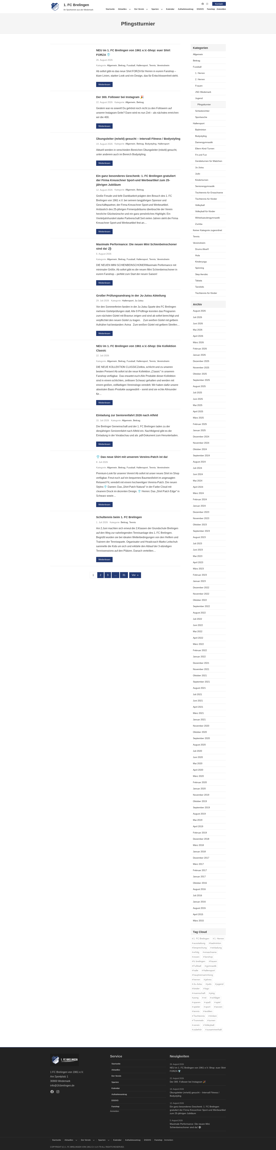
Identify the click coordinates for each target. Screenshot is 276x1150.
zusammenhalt (214, 1029)
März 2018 (198, 845)
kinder (196, 988)
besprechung (200, 948)
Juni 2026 (198, 323)
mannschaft (199, 993)
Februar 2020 (200, 782)
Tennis (152, 65)
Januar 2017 (199, 876)
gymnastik (211, 966)
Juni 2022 (198, 625)
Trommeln (198, 1020)
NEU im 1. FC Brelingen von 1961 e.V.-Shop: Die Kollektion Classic (136, 348)
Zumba (198, 224)
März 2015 (198, 920)
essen (196, 957)
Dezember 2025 (201, 361)
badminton (215, 943)
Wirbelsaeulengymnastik (207, 217)
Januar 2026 (199, 355)
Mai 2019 (197, 820)
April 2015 (198, 914)
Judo (197, 173)
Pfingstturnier (204, 104)
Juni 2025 (198, 399)
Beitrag (121, 65)
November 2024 (201, 443)
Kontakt (219, 4)
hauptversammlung (203, 975)
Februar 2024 (200, 499)
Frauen (199, 85)
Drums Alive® (202, 249)
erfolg (196, 952)
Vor (135, 575)
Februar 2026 (200, 348)
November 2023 (201, 518)
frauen (213, 961)
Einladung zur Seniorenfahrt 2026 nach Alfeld (127, 415)
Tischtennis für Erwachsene (209, 192)
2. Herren (200, 79)
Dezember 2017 (201, 857)
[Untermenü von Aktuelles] (130, 9)
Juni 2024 (198, 474)
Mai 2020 (197, 763)
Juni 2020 (198, 757)
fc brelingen (199, 961)
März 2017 (198, 864)
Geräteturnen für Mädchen (208, 161)
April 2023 (198, 562)
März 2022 (198, 644)
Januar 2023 (199, 581)
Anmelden (221, 9)
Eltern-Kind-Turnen (204, 148)
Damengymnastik (204, 142)
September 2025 (201, 380)
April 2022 (198, 638)
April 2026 (198, 336)
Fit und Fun (201, 154)
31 (124, 575)
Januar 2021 (199, 719)
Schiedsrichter (202, 111)
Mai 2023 (197, 556)
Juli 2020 (197, 751)
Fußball (197, 966)
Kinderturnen (201, 180)
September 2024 (201, 455)
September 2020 (201, 738)
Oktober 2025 (200, 373)
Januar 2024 (199, 506)
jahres (208, 979)
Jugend (199, 98)
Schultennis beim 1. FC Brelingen (119, 517)
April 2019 (198, 826)
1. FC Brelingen (76, 5)
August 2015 (199, 908)
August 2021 (199, 688)
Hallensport (142, 65)
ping (212, 993)
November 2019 (201, 795)
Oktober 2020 (200, 732)
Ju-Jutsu (139, 300)
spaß (208, 1002)
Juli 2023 (197, 543)
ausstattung (199, 943)
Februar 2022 (200, 650)
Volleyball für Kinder (205, 211)
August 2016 (199, 889)
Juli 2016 (197, 895)
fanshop (209, 957)
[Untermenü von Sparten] (162, 9)
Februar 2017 (200, 870)
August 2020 (199, 744)
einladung (217, 948)
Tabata (198, 280)
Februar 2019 (200, 832)
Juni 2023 (198, 549)
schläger (215, 998)
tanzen (218, 1007)
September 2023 (201, 531)
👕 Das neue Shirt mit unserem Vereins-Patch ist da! (132, 457)
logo (207, 988)
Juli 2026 (197, 317)
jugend (220, 984)
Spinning (199, 268)
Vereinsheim (163, 65)
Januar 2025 (199, 430)
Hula (197, 255)
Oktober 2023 (200, 524)
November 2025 (201, 367)
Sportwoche (201, 117)
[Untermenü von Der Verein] (147, 9)
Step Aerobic (201, 274)
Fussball (131, 65)
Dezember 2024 (201, 436)
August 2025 (199, 386)
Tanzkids (199, 286)
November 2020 (201, 725)
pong (196, 998)
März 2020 (198, 776)
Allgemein (112, 65)
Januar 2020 (199, 788)
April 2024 (198, 487)
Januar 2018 (199, 851)
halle (195, 970)
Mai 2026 (197, 329)
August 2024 (199, 461)
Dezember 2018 (201, 839)
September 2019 (201, 807)
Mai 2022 (197, 631)
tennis (196, 1011)
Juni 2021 (198, 700)
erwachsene (210, 952)
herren (196, 979)
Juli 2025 (197, 392)
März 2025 (198, 417)
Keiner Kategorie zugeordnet (207, 230)
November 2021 (201, 669)
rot (205, 998)
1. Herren (200, 73)
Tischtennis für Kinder (206, 199)
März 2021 (198, 713)
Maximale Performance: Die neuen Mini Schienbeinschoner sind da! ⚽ (136, 246)
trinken (213, 1016)
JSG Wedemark (203, 92)
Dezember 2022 (201, 587)
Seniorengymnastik (205, 186)
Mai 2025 (197, 405)
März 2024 (198, 493)
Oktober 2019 (200, 801)
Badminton (200, 129)
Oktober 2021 (200, 675)
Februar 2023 (200, 575)
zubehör (197, 1029)
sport (207, 1007)
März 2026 (198, 342)
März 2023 (198, 568)
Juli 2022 (197, 619)
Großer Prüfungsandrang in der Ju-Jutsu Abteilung (131, 295)
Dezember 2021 (201, 663)
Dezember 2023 (201, 512)
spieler (196, 1007)
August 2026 (199, 311)
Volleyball (200, 205)
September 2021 (201, 681)
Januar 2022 (199, 656)
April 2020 (198, 770)
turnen (212, 1020)
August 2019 (199, 813)
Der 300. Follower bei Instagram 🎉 (120, 97)
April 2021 (198, 707)
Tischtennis (199, 1016)
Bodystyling (151, 143)
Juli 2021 (197, 694)
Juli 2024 (197, 468)
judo (209, 984)
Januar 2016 (199, 901)
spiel (218, 1002)
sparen (196, 1002)
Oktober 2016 (200, 883)
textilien (208, 1011)
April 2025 (198, 411)
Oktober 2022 (200, 600)
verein (196, 1025)
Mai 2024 (197, 480)
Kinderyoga (201, 261)
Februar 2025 (200, 424)
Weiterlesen (104, 84)
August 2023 (199, 537)
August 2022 (199, 612)
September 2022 (201, 606)
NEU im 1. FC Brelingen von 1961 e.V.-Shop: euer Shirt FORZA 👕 (133, 52)
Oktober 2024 (200, 449)
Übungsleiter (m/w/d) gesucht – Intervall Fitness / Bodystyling (138, 138)
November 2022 (201, 593)
